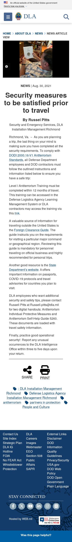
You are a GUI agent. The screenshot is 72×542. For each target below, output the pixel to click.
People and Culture (36, 406)
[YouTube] (30, 506)
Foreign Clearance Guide (31, 230)
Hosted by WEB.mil (20, 519)
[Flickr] (56, 506)
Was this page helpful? (36, 535)
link (17, 213)
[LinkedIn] (39, 506)
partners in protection (45, 402)
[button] (16, 6)
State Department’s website (32, 267)
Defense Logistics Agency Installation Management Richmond (36, 395)
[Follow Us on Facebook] (13, 506)
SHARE (27, 377)
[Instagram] (47, 506)
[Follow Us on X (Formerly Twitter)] (21, 506)
